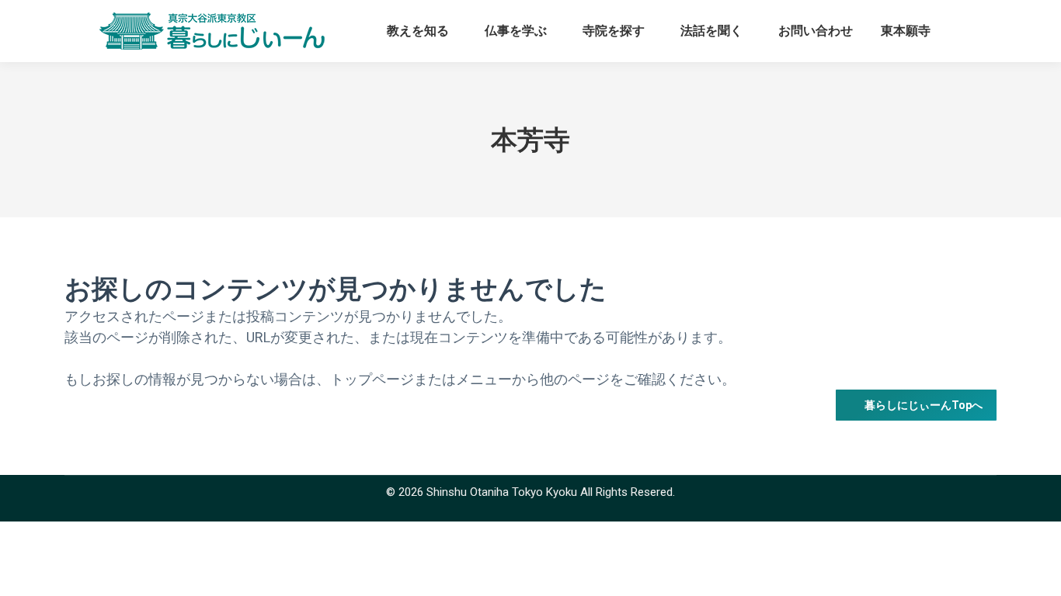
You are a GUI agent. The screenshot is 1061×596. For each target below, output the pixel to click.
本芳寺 (530, 139)
